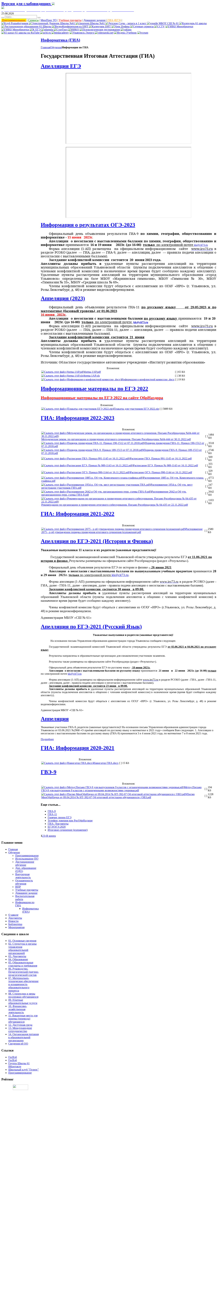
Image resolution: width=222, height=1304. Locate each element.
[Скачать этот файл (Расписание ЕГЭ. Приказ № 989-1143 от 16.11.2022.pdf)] (87, 465)
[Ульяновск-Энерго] (82, 32)
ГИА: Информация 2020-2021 (77, 748)
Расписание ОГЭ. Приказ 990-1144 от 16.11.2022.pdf (161, 472)
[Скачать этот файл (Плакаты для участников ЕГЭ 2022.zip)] (77, 408)
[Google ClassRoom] (90, 23)
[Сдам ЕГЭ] (47, 29)
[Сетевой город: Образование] (52, 23)
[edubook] (104, 32)
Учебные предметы (70, 20)
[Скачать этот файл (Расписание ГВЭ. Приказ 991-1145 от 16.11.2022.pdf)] (85, 458)
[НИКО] (74, 29)
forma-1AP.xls (92, 375)
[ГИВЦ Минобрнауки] (179, 26)
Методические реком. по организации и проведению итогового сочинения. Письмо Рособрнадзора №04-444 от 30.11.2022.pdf (116, 439)
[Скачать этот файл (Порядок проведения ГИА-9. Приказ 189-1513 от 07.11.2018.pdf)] (92, 450)
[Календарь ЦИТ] (100, 26)
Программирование (13, 20)
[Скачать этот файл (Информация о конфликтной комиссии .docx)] (81, 379)
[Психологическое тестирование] (100, 29)
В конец (51, 835)
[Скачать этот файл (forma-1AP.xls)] (62, 375)
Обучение (56, 47)
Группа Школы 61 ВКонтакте (19, 1065)
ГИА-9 (52, 811)
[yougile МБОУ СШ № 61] (163, 23)
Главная (45, 47)
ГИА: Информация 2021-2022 (77, 514)
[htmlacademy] (60, 32)
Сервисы (33, 20)
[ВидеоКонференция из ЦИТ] (70, 26)
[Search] (2, 17)
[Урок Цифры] (121, 26)
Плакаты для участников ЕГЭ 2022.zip (136, 408)
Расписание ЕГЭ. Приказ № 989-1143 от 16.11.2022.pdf (165, 465)
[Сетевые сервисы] (142, 26)
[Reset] (39, 17)
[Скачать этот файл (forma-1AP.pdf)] (62, 371)
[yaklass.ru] (126, 29)
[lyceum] (142, 32)
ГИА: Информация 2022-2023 (77, 418)
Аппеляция (55, 719)
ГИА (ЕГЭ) (114, 20)
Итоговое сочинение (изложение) (68, 829)
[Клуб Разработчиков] (15, 23)
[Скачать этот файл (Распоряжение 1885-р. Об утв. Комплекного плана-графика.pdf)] (92, 477)
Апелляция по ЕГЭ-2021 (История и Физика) (97, 541)
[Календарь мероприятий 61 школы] (193, 23)
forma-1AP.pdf (92, 371)
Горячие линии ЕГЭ (59, 817)
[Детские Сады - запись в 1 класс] (126, 23)
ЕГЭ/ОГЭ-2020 (57, 826)
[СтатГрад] (61, 29)
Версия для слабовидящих (26, 3)
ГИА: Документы (58, 823)
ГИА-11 (52, 814)
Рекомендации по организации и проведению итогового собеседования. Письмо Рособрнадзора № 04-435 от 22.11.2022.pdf (114, 504)
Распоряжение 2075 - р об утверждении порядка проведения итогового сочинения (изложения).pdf (122, 531)
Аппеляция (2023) (63, 298)
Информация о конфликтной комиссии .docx (147, 379)
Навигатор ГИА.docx (105, 763)
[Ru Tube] (20, 32)
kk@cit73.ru (201, 245)
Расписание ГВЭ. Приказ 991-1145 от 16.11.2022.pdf (161, 458)
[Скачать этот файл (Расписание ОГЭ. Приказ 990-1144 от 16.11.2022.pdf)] (85, 472)
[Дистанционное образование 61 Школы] (26, 26)
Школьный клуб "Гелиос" (23, 1069)
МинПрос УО (49, 20)
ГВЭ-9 (48, 772)
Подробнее (47, 739)
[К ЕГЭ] (35, 29)
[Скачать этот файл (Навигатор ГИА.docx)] (67, 763)
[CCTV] (159, 26)
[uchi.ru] (46, 32)
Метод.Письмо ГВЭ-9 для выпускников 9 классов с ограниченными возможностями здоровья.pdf (121, 789)
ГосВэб (12, 1057)
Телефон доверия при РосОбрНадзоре (70, 820)
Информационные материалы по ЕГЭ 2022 (94, 388)
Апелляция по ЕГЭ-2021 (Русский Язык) (91, 626)
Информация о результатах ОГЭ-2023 (88, 225)
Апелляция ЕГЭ (61, 66)
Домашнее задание (94, 20)
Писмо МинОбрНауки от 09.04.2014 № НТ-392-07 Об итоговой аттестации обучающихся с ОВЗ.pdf (118, 796)
